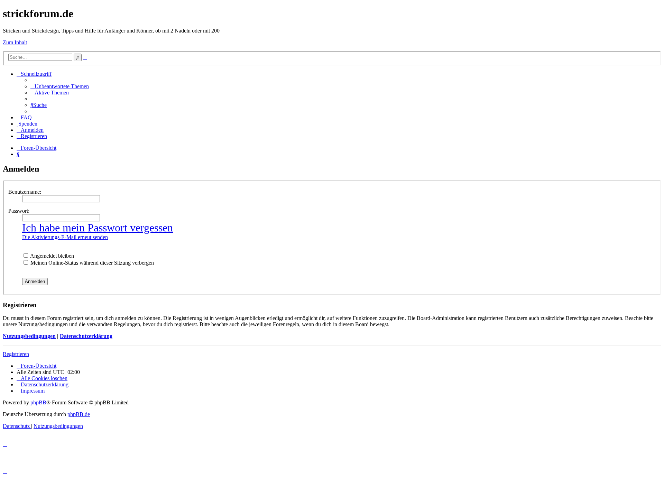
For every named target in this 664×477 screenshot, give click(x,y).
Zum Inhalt (15, 42)
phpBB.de (78, 414)
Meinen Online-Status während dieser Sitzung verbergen (91, 263)
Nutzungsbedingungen (29, 336)
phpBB (38, 402)
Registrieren (16, 354)
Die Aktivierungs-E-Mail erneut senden (65, 237)
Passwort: (18, 211)
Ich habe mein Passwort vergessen (97, 227)
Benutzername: (24, 192)
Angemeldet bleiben (51, 256)
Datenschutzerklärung (86, 336)
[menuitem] (59, 86)
